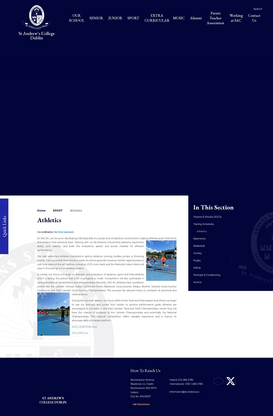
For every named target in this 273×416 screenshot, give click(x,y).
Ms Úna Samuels (64, 232)
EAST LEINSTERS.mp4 (84, 326)
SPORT (58, 210)
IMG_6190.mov (80, 333)
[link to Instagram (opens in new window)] (218, 381)
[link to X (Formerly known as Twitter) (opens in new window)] (231, 381)
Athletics (76, 210)
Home (41, 210)
